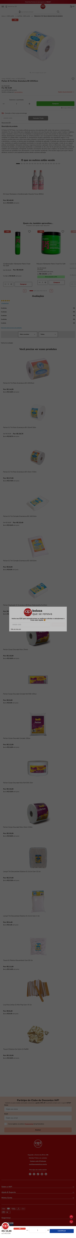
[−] (27, 1230)
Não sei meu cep (16, 629)
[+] (48, 1230)
